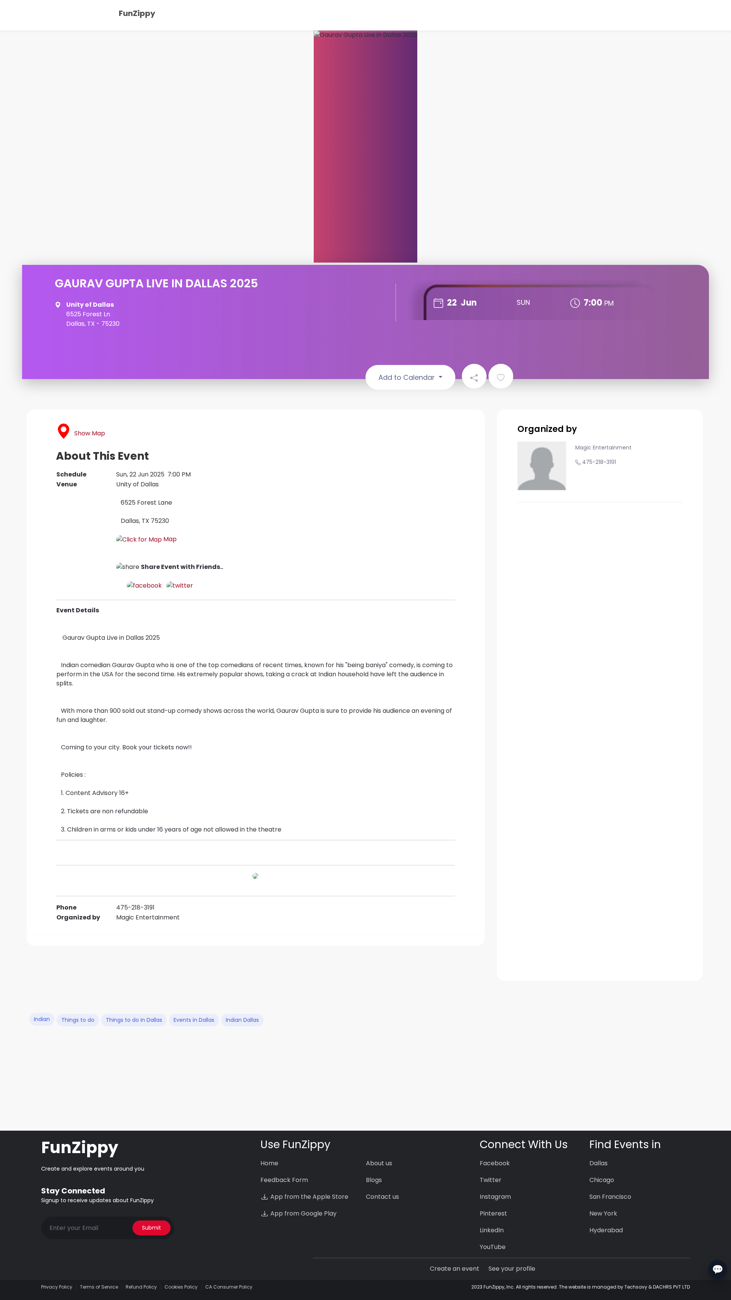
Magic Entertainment (603, 447)
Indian (42, 1019)
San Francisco (610, 1196)
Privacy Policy (56, 1287)
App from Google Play (303, 1213)
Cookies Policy (181, 1287)
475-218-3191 (599, 462)
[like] (500, 376)
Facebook (495, 1163)
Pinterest (493, 1213)
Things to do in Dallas (134, 1020)
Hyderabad (606, 1230)
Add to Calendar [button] (407, 377)
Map (169, 539)
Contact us (382, 1196)
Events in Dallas (194, 1020)
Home (269, 1163)
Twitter (490, 1180)
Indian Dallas (242, 1020)
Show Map (89, 433)
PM (609, 303)
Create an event (454, 1268)
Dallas (598, 1163)
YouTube (493, 1247)
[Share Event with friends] (474, 376)
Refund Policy (141, 1287)
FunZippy (137, 13)
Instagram (495, 1196)
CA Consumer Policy (228, 1287)
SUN (523, 302)
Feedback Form (284, 1180)
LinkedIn (492, 1230)
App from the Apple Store (308, 1196)
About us (379, 1163)
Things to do (77, 1020)
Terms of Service (99, 1287)
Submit (151, 1227)
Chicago (601, 1180)
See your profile (511, 1268)
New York (603, 1213)
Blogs (374, 1180)
